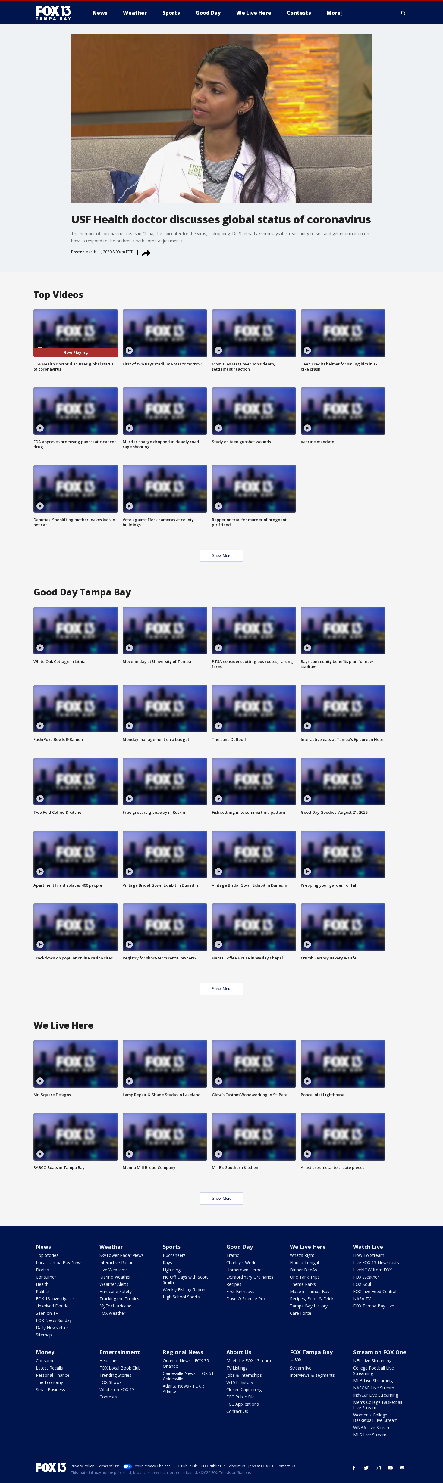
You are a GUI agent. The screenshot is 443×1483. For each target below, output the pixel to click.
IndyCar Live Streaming (375, 1395)
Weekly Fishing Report (184, 1289)
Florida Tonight (304, 1262)
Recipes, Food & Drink (312, 1298)
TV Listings (236, 1368)
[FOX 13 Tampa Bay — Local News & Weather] (56, 13)
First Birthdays (240, 1291)
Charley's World (241, 1262)
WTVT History (239, 1382)
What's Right (302, 1255)
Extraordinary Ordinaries (249, 1277)
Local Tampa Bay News (59, 1262)
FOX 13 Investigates (55, 1298)
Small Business (50, 1389)
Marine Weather (115, 1277)
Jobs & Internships (244, 1375)
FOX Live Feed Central (374, 1291)
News (43, 1246)
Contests (108, 1397)
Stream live (301, 1368)
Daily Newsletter (52, 1327)
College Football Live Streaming (373, 1370)
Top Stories (47, 1255)
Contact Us (237, 1411)
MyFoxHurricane (115, 1306)
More (334, 12)
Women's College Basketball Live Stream (375, 1417)
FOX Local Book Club (120, 1368)
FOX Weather (112, 1313)
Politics (43, 1291)
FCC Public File (240, 1397)
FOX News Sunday (54, 1320)
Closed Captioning (244, 1389)
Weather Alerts (113, 1284)
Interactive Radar (116, 1262)
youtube (390, 1468)
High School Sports (181, 1297)
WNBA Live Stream (372, 1427)
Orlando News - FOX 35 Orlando (186, 1363)
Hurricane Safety (115, 1291)
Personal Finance (52, 1375)
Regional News (183, 1352)
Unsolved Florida (52, 1306)
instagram (378, 1468)
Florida (42, 1270)
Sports (172, 1246)
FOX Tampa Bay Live (373, 1306)
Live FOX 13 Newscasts (376, 1262)
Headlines (108, 1360)
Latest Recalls (49, 1368)
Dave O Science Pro (245, 1298)
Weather (111, 1246)
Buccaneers (174, 1255)
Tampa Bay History (309, 1306)
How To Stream (368, 1255)
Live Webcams (113, 1270)
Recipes (233, 1284)
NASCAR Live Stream (373, 1388)
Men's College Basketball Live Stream (377, 1404)
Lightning (172, 1270)
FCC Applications (242, 1404)
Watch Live (368, 1246)
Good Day (239, 1246)
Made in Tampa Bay (309, 1291)
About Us (238, 1352)
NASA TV (362, 1298)
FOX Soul (362, 1284)
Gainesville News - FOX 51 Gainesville (188, 1376)
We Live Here (308, 1246)
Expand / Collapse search (403, 12)
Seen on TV (47, 1313)
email (402, 1468)
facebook (354, 1468)
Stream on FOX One (379, 1352)
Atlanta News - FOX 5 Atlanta (184, 1388)
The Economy (49, 1382)
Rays (167, 1262)
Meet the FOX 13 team (248, 1360)
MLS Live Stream (369, 1435)
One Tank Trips (305, 1277)
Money (45, 1352)
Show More (221, 555)
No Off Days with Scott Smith (185, 1279)
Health (42, 1284)
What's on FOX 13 (116, 1389)
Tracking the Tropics (119, 1298)
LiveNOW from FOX (372, 1270)
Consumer (46, 1277)
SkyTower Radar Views (121, 1255)
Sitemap (44, 1335)
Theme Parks (303, 1284)
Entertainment (119, 1352)
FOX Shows (110, 1382)
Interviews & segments (312, 1375)
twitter (366, 1468)
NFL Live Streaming (372, 1360)
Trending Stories (115, 1375)
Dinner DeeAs (303, 1270)
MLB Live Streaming (373, 1380)
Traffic (232, 1255)
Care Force (300, 1313)
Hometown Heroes (245, 1270)
